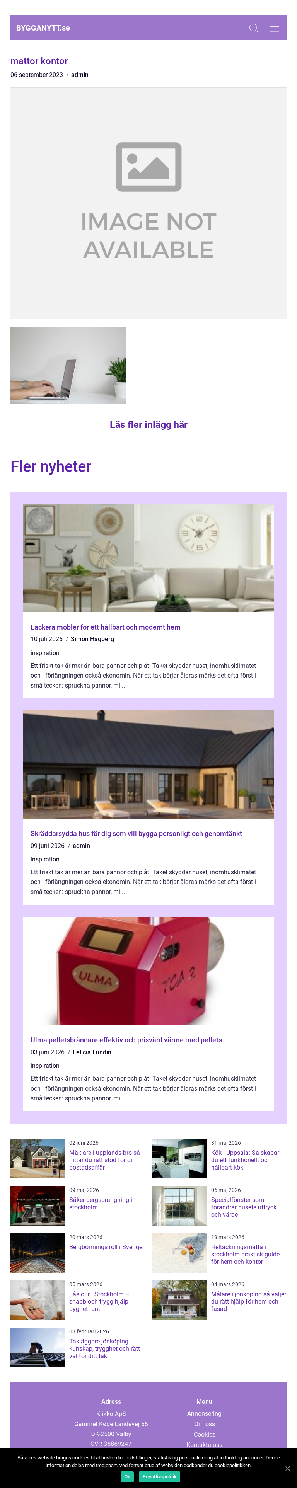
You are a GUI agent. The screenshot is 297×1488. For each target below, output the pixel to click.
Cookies (204, 1434)
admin (80, 74)
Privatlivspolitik (159, 1476)
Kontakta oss (204, 1445)
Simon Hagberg (92, 639)
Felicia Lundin (92, 1052)
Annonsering (204, 1413)
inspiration (45, 653)
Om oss (204, 1424)
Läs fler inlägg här (149, 424)
